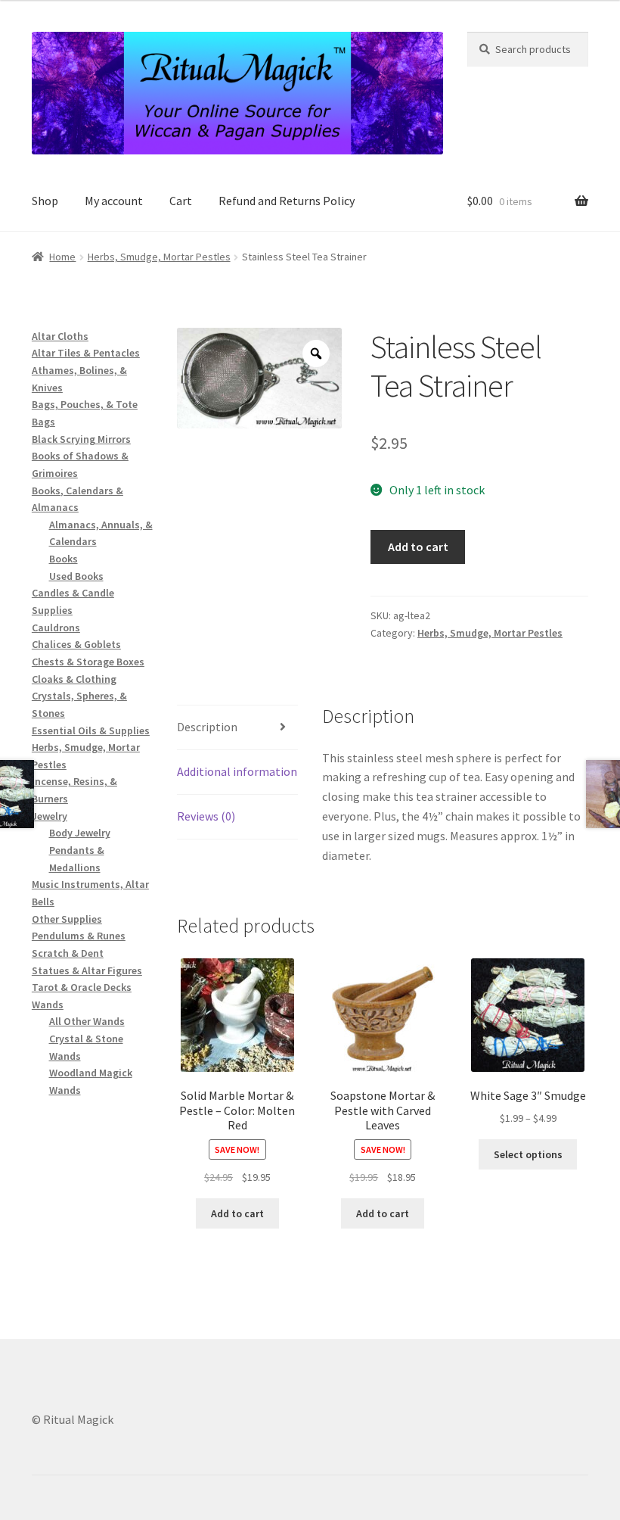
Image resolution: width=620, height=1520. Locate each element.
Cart (180, 200)
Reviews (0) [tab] (206, 816)
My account (114, 200)
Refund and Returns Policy (287, 200)
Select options (528, 1154)
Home (62, 256)
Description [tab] (207, 726)
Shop (45, 200)
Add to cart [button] (237, 1213)
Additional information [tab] (237, 771)
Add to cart (418, 546)
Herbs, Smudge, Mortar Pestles (159, 256)
